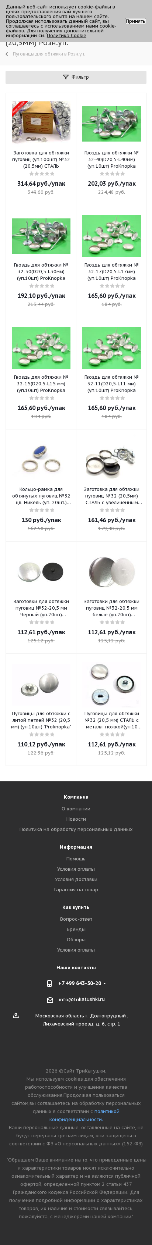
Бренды (76, 929)
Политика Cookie (66, 35)
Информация (76, 847)
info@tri (69, 999)
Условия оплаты (76, 869)
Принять (135, 21)
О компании (76, 809)
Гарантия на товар (76, 890)
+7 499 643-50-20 (79, 983)
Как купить (76, 907)
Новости (76, 819)
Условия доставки (76, 879)
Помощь (76, 859)
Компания (76, 797)
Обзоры (76, 940)
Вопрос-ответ (76, 919)
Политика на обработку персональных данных (76, 829)
